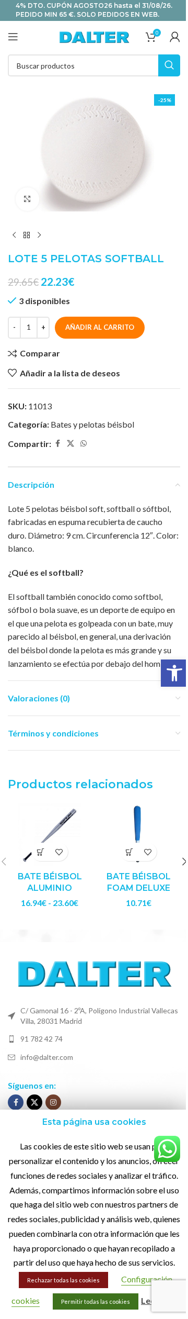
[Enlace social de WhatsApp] (83, 444)
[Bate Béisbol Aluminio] (49, 834)
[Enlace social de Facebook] (57, 444)
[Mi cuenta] (174, 36)
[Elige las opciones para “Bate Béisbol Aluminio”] (40, 852)
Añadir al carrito (99, 327)
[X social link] (70, 444)
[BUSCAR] (169, 65)
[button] (174, 673)
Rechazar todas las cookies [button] (63, 1280)
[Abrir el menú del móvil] (13, 36)
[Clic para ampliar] (27, 199)
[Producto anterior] (14, 235)
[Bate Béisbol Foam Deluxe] (138, 834)
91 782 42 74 (41, 1038)
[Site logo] (94, 35)
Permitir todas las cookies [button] (95, 1301)
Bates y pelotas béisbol (92, 424)
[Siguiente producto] (39, 235)
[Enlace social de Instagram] (53, 1102)
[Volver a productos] (26, 235)
